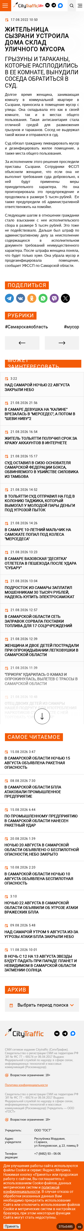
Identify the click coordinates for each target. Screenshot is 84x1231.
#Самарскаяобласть (26, 326)
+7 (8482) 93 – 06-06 (47, 1153)
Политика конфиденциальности (26, 1085)
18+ (40, 6)
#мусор (71, 326)
